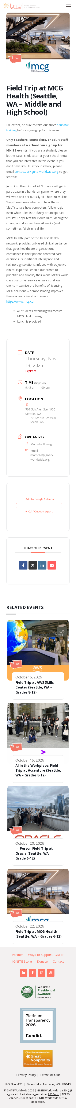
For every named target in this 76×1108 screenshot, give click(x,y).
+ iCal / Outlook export (39, 511)
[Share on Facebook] (23, 565)
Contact (58, 961)
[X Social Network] (32, 565)
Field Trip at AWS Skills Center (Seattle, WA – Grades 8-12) (34, 687)
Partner (17, 955)
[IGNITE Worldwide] (21, 6)
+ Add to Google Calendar (39, 499)
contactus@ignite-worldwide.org (36, 172)
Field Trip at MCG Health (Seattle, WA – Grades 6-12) (38, 934)
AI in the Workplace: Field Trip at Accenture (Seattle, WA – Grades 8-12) (38, 770)
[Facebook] (32, 973)
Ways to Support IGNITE (46, 955)
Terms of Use (50, 1075)
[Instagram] (41, 973)
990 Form (53, 1094)
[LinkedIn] (23, 973)
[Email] (52, 565)
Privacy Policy (26, 1075)
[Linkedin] (42, 565)
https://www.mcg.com (21, 301)
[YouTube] (50, 973)
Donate (42, 961)
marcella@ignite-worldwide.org (41, 457)
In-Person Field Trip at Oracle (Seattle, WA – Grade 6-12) (34, 853)
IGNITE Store (22, 961)
